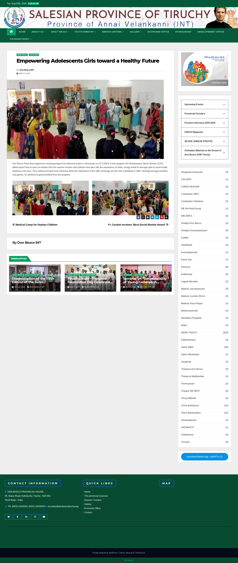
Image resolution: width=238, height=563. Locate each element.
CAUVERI (186, 179)
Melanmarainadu (189, 311)
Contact (88, 512)
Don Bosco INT (27, 70)
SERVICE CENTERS (112, 32)
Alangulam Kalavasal (192, 172)
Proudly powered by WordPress (105, 553)
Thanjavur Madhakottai (192, 376)
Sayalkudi (186, 362)
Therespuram (187, 383)
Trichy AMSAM (188, 398)
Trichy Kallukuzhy (32, 275)
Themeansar (140, 553)
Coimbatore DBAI (190, 194)
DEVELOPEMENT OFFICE (210, 32)
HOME (22, 32)
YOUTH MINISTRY (85, 32)
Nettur (184, 325)
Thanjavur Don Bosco (192, 369)
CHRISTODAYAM (190, 187)
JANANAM (186, 245)
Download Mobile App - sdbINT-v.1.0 (204, 457)
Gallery (87, 504)
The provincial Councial (96, 496)
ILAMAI (184, 238)
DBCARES (186, 216)
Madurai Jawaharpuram (193, 289)
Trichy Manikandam (88, 275)
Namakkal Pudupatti (191, 318)
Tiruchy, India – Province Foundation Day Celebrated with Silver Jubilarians (89, 282)
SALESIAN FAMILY (20, 39)
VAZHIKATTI (187, 427)
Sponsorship (183, 32)
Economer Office (92, 508)
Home (87, 492)
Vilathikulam (187, 435)
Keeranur (128, 275)
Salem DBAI (34, 54)
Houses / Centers (92, 500)
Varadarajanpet (189, 420)
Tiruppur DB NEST (190, 391)
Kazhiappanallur (189, 252)
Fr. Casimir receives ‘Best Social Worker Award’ (137, 224)
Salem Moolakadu (190, 354)
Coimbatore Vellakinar (192, 201)
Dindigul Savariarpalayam (194, 230)
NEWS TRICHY (22, 54)
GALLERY (135, 32)
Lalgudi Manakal (189, 281)
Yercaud (185, 442)
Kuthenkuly (186, 274)
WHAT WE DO (59, 32)
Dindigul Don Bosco (191, 223)
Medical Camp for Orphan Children (36, 224)
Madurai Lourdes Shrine (193, 296)
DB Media (128, 560)
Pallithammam (188, 340)
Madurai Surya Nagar (192, 303)
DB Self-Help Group (191, 208)
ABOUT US (38, 32)
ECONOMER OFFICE (158, 32)
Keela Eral (186, 259)
